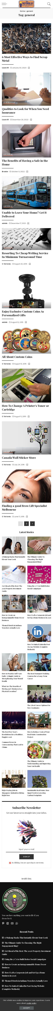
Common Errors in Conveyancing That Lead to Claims (12, 744)
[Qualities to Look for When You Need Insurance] (26, 88)
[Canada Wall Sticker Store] (26, 437)
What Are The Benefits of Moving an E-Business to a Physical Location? (12, 688)
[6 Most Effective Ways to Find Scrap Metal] (26, 38)
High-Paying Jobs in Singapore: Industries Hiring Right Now (13, 792)
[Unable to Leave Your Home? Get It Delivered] (26, 192)
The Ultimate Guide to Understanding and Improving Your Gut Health (39, 763)
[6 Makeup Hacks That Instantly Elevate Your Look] (14, 545)
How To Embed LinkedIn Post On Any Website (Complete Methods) (38, 647)
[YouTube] (12, 923)
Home (22, 11)
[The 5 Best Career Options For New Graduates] (39, 693)
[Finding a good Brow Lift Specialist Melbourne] (26, 485)
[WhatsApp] (16, 923)
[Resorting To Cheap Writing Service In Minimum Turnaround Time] (26, 238)
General (8, 154)
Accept (26, 1008)
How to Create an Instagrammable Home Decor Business (13, 617)
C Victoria (6, 264)
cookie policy (31, 1003)
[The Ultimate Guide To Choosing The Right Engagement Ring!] (39, 545)
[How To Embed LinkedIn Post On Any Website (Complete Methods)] (39, 632)
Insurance (9, 102)
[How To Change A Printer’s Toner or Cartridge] (26, 385)
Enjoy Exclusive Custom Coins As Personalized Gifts (23, 313)
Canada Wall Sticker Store (19, 457)
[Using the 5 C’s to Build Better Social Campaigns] (39, 574)
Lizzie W (5, 68)
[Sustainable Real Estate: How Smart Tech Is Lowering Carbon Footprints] (39, 778)
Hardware (9, 51)
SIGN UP (26, 856)
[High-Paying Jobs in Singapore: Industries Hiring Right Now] (14, 778)
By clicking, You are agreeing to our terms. (28, 862)
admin (4, 223)
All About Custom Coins (17, 356)
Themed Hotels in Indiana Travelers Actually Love (26, 981)
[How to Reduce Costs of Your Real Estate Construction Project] (39, 720)
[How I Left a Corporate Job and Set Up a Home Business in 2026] (39, 603)
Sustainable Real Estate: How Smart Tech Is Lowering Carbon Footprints (38, 792)
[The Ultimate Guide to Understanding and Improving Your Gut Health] (39, 749)
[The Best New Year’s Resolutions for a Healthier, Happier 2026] (14, 720)
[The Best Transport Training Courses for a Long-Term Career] (39, 661)
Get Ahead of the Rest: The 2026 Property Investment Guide (12, 588)
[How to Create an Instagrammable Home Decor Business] (14, 603)
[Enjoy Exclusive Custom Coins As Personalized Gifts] (26, 288)
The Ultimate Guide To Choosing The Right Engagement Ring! (36, 559)
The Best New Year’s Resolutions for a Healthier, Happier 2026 (12, 734)
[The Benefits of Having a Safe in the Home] (26, 140)
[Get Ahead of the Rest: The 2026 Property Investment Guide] (14, 574)
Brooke (5, 171)
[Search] (48, 4)
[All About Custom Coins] (26, 339)
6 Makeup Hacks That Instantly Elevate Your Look (26, 937)
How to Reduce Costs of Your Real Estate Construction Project (38, 734)
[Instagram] (7, 923)
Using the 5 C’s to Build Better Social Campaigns (25, 959)
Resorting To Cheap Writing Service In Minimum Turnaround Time (25, 255)
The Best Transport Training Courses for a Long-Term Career (38, 676)
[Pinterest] (3, 923)
